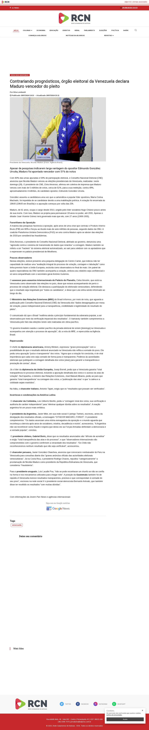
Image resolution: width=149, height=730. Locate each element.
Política (115, 30)
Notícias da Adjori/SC (75, 35)
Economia (41, 30)
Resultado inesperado (20, 75)
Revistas (108, 35)
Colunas (26, 30)
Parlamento (89, 30)
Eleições (103, 30)
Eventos (66, 30)
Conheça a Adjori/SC (38, 35)
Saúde (125, 30)
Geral (77, 30)
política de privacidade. (114, 715)
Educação (54, 30)
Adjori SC (128, 2)
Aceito (125, 719)
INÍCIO (16, 30)
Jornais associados (140, 2)
